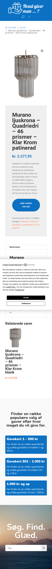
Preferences (26, 304)
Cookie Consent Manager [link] (12, 265)
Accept (26, 298)
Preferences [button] (19, 290)
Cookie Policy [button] (11, 287)
